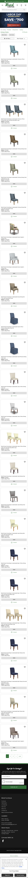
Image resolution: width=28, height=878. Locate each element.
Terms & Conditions (14, 855)
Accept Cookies (20, 875)
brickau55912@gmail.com (11, 824)
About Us (3, 808)
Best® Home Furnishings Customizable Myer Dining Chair (13, 652)
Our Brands (4, 804)
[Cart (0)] (25, 5)
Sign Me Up (14, 787)
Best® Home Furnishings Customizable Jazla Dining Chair (13, 476)
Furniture (9, 29)
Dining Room (15, 29)
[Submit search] (24, 9)
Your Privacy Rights (14, 871)
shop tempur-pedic (14, 25)
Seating (21, 29)
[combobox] (20, 38)
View (14, 65)
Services (3, 806)
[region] (14, 867)
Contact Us (4, 810)
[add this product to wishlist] (25, 45)
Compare (15, 68)
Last (20, 756)
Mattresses (4, 803)
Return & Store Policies (7, 812)
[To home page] (10, 5)
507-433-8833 (8, 822)
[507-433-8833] (21, 5)
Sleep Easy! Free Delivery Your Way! (15, 1)
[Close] (26, 859)
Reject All (7, 875)
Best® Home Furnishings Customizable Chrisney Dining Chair (14, 148)
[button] (2, 5)
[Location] (17, 5)
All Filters (8, 38)
